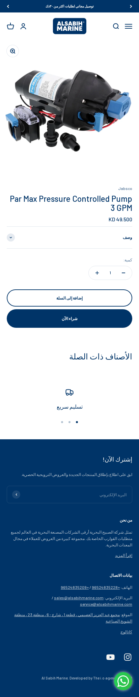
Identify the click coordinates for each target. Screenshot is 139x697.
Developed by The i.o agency (94, 678)
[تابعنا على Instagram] (127, 657)
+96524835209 (75, 587)
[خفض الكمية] (123, 273)
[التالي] (8, 6)
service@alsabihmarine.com (106, 604)
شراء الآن (70, 318)
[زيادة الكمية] (97, 273)
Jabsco (125, 188)
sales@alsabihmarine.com (79, 597)
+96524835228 (106, 587)
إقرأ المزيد (123, 555)
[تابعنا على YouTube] (110, 657)
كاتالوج (126, 631)
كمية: (127, 259)
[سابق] (131, 6)
